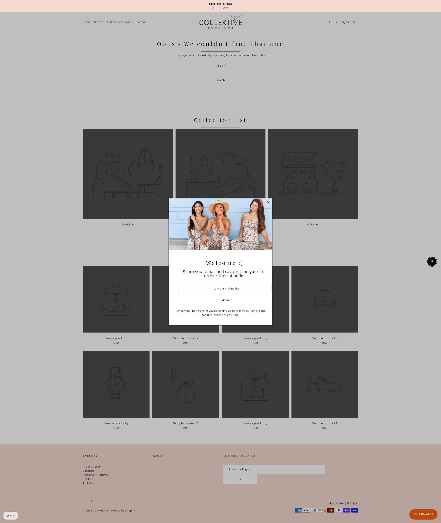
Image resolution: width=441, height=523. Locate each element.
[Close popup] (268, 202)
